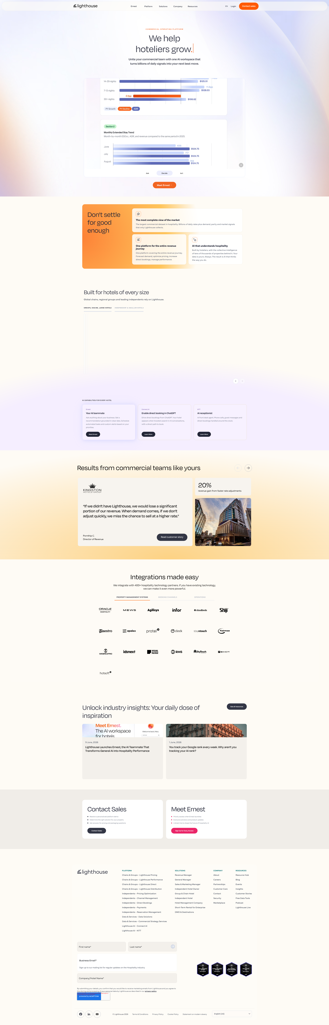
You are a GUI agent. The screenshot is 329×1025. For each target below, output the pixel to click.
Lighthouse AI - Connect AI (134, 925)
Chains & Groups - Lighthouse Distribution (142, 888)
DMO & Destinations (184, 912)
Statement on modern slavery (195, 1014)
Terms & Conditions (140, 1014)
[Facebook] (80, 1014)
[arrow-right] (248, 468)
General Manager (183, 879)
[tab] (99, 308)
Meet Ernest (93, 434)
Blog (238, 879)
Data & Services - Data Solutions (137, 916)
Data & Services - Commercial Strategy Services (144, 921)
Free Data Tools (243, 898)
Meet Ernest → (164, 185)
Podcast (239, 902)
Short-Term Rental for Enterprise (190, 907)
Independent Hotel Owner (187, 888)
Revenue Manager (183, 875)
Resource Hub (242, 875)
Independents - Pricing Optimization (139, 893)
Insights (239, 888)
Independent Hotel (184, 898)
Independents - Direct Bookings (137, 902)
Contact (217, 893)
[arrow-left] (238, 468)
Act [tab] (181, 173)
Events (239, 884)
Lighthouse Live (243, 907)
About (216, 875)
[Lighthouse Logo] (85, 6)
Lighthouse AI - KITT (131, 930)
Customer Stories (244, 893)
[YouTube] (97, 1014)
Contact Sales (97, 831)
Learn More (100, 340)
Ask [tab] (147, 173)
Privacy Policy (157, 1014)
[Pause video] (241, 165)
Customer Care (220, 888)
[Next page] (242, 381)
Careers (217, 879)
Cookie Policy (173, 1014)
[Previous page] (236, 381)
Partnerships (219, 884)
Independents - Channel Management (140, 898)
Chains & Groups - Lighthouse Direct (139, 884)
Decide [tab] (164, 173)
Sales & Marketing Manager (187, 884)
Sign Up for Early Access (184, 831)
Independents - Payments (134, 907)
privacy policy (151, 991)
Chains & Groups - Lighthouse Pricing (139, 875)
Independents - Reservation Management (141, 912)
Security (217, 898)
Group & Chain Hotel (184, 893)
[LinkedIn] (89, 1014)
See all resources (236, 706)
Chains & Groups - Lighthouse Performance (142, 879)
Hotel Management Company (189, 902)
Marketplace (219, 902)
